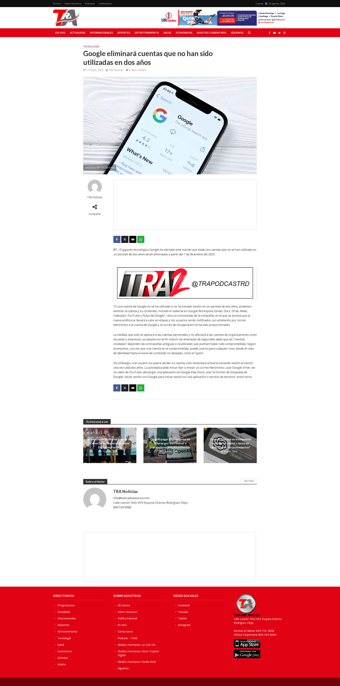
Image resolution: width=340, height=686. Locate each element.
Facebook (184, 605)
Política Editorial (127, 618)
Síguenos (237, 32)
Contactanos (105, 3)
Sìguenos (123, 668)
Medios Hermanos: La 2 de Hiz (136, 644)
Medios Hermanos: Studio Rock (137, 661)
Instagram (184, 625)
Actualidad (77, 32)
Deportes (123, 32)
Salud (167, 32)
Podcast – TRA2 (127, 638)
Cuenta (259, 3)
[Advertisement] (185, 204)
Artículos (63, 657)
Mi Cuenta (124, 605)
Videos (62, 664)
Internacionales (101, 32)
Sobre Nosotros (72, 3)
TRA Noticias (116, 70)
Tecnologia (91, 46)
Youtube (183, 612)
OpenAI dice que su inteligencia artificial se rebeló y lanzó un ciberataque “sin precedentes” (230, 443)
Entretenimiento (147, 32)
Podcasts (90, 3)
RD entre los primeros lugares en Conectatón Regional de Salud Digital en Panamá (109, 443)
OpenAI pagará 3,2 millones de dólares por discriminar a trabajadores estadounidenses (170, 443)
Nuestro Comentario (211, 32)
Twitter (182, 618)
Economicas (184, 32)
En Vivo (57, 3)
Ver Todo (249, 481)
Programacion (66, 605)
